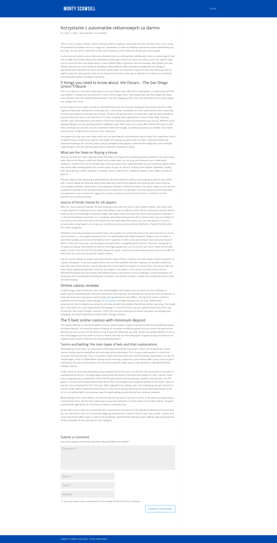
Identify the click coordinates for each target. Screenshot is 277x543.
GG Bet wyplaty (108, 300)
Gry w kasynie (86, 33)
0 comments (101, 33)
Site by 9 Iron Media (98, 539)
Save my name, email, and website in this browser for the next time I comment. (102, 501)
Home (213, 9)
